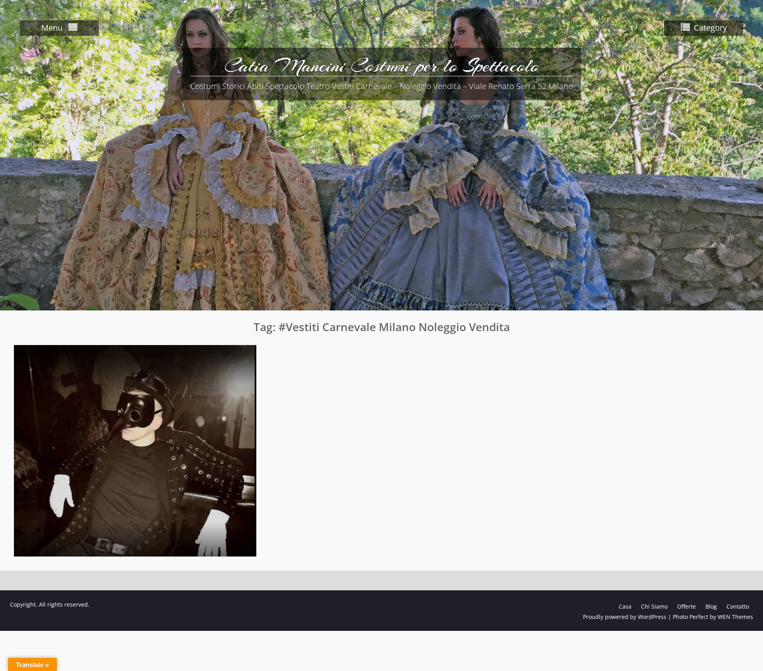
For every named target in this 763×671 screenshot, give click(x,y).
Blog (711, 606)
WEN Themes (735, 617)
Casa (625, 606)
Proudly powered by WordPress (624, 617)
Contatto (737, 606)
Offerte (686, 606)
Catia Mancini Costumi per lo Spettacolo (382, 65)
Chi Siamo (654, 606)
